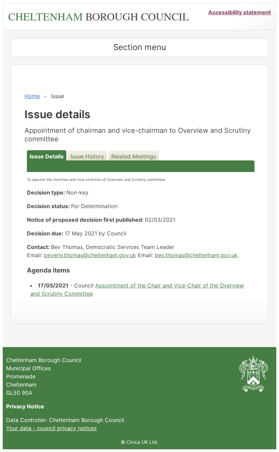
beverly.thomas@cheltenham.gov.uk (90, 255)
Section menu (139, 47)
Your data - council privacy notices (51, 428)
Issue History (87, 156)
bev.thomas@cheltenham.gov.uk (196, 255)
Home (32, 96)
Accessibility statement (239, 12)
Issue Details (47, 156)
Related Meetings (133, 156)
